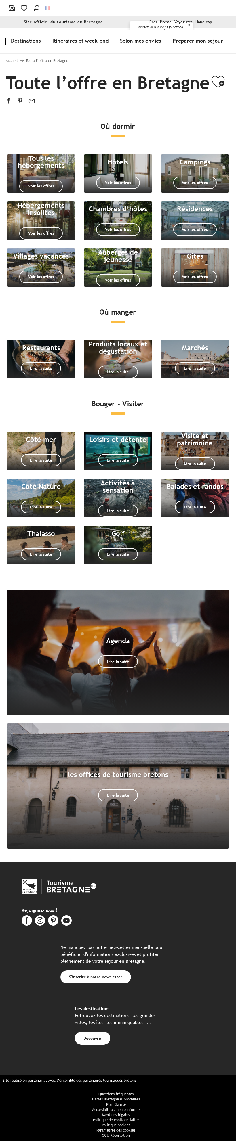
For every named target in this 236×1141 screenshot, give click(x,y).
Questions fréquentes (116, 1094)
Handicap (203, 22)
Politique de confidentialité (116, 1120)
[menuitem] (27, 40)
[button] (36, 8)
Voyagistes (183, 22)
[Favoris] (24, 8)
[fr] (48, 8)
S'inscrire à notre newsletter (95, 976)
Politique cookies (116, 1125)
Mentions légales (116, 1115)
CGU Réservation (116, 1135)
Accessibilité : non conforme (116, 1109)
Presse (166, 22)
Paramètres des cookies (115, 1130)
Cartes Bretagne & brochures (116, 1099)
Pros (153, 22)
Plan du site (116, 1104)
